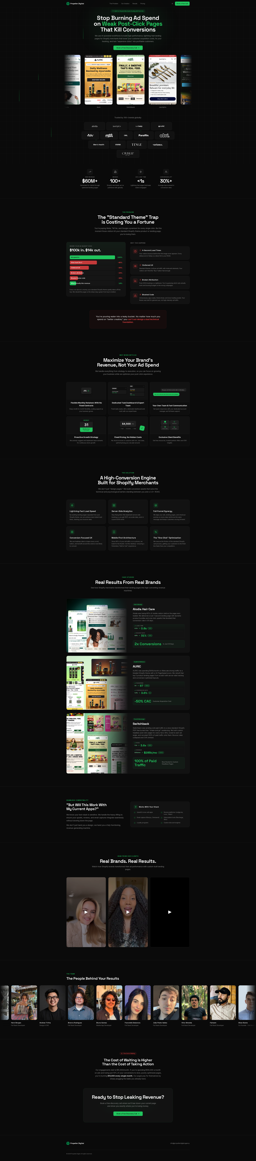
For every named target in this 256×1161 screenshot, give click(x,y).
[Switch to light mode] (172, 3)
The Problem (114, 3)
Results (135, 3)
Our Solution (125, 3)
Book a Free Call (182, 3)
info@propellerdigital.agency (180, 1143)
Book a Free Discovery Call (127, 48)
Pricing (142, 3)
